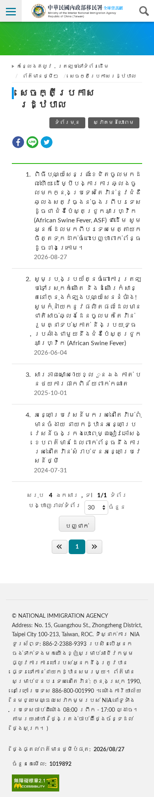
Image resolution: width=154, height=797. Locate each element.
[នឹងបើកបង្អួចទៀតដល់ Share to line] (32, 142)
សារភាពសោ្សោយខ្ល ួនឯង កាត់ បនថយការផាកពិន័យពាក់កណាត (83, 384)
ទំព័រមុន (67, 122)
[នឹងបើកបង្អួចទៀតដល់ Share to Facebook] (18, 142)
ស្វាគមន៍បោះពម (113, 122)
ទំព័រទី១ (60, 547)
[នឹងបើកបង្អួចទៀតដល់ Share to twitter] (47, 142)
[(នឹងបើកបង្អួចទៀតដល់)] (35, 782)
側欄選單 (11, 11)
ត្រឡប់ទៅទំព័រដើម (83, 66)
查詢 (143, 11)
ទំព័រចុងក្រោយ (94, 547)
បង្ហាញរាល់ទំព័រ (54, 506)
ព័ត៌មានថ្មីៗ (40, 76)
